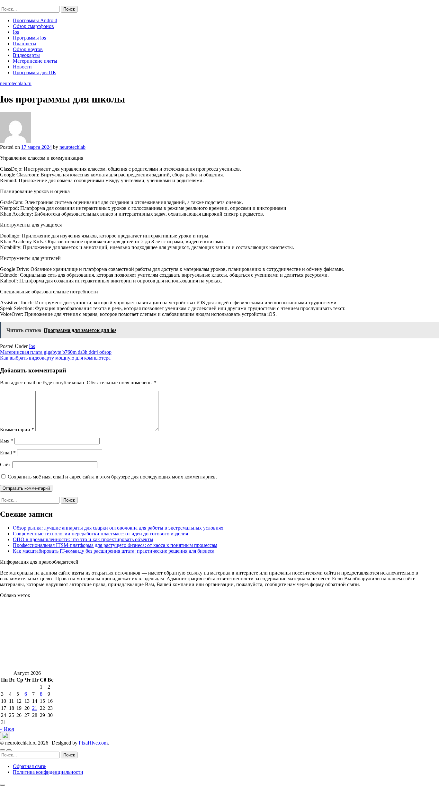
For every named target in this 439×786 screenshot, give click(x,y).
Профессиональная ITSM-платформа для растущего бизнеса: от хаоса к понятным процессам (115, 545)
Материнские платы (35, 61)
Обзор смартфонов (33, 26)
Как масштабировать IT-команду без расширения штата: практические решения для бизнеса (113, 551)
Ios (16, 32)
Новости (22, 66)
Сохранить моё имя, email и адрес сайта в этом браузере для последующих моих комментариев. (112, 476)
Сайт (5, 464)
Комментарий (17, 429)
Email (8, 452)
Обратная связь (29, 766)
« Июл (7, 729)
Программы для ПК (34, 72)
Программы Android (35, 20)
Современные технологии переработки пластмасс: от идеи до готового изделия (100, 533)
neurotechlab (72, 147)
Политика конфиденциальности (48, 772)
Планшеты (24, 43)
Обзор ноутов (28, 49)
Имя (6, 440)
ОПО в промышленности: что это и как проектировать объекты (83, 539)
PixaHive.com (93, 743)
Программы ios (29, 37)
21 (34, 708)
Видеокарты (26, 55)
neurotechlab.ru (15, 2)
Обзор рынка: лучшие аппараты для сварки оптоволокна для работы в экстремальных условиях (118, 528)
